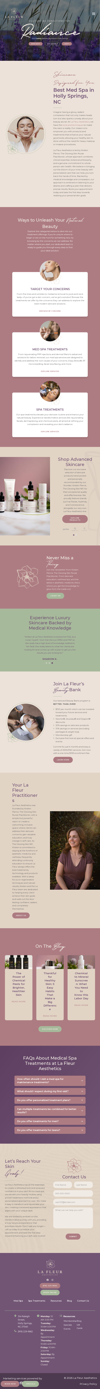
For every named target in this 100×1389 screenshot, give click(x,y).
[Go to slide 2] (76, 535)
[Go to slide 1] (73, 535)
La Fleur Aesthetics (80, 122)
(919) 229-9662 (50, 1286)
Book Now (35, 43)
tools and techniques (73, 125)
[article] (25, 857)
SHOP (66, 43)
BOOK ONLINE (50, 1292)
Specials (30, 1384)
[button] (93, 14)
